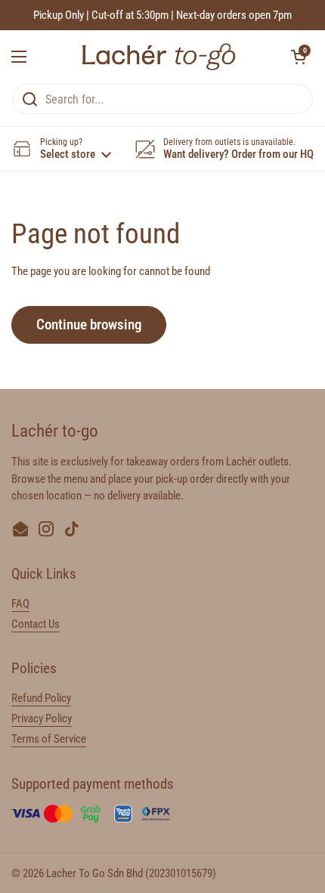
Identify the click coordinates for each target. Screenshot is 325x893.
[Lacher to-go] (158, 57)
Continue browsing (88, 324)
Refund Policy (41, 698)
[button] (298, 57)
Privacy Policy (41, 718)
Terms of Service (48, 739)
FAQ (20, 603)
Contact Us (35, 624)
